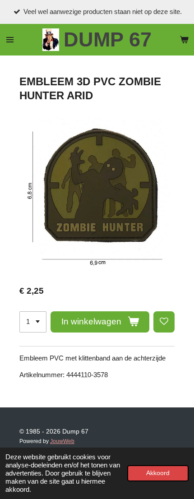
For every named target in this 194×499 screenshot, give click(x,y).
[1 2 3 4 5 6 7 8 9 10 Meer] (32, 322)
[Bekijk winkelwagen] (184, 39)
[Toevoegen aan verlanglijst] (164, 322)
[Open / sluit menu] (10, 39)
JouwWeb (62, 441)
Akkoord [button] (158, 473)
